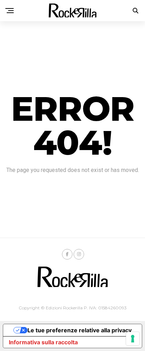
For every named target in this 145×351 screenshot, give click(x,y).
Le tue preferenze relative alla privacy (79, 330)
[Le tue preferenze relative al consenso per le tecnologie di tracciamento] (132, 338)
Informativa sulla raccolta (43, 342)
